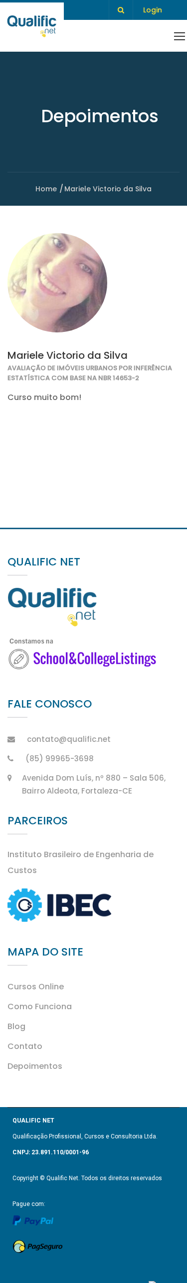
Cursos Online (35, 986)
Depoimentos (34, 1066)
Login (152, 10)
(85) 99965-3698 (59, 758)
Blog (16, 1026)
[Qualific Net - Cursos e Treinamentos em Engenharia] (32, 27)
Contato (24, 1046)
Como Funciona (39, 1006)
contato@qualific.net (69, 739)
